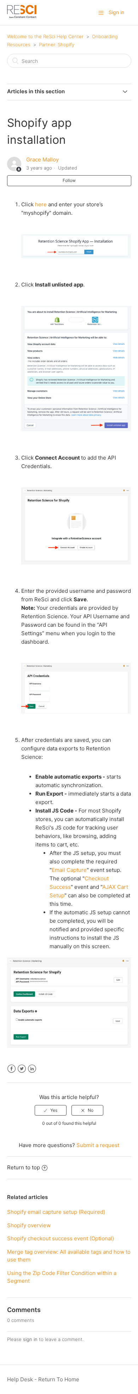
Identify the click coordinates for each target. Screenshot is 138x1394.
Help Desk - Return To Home (43, 1379)
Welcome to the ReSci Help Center (45, 36)
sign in (30, 1339)
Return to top (23, 1167)
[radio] (51, 1110)
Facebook (11, 1068)
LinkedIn (32, 1068)
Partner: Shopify (56, 44)
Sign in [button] (116, 12)
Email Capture (69, 870)
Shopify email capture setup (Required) (56, 1212)
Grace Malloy (42, 159)
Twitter (21, 1068)
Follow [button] (69, 180)
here (41, 204)
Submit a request (97, 1145)
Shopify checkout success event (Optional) (60, 1238)
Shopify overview (29, 1225)
